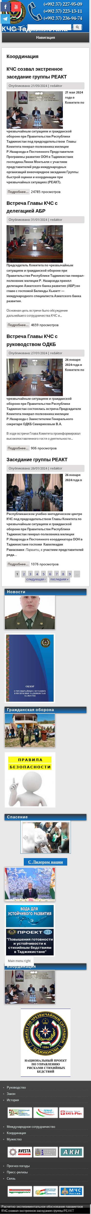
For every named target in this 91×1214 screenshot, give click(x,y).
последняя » (59, 579)
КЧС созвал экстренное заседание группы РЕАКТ (37, 1211)
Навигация (45, 37)
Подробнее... (19, 192)
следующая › (36, 579)
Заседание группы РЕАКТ (37, 459)
